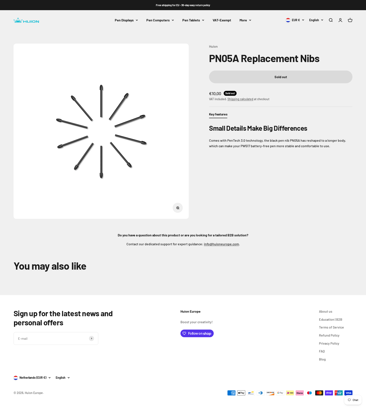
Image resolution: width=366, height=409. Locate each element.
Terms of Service (331, 327)
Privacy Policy (329, 343)
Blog (322, 359)
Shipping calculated (240, 99)
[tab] (218, 115)
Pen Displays (124, 20)
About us (325, 311)
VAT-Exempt (222, 20)
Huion (213, 46)
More (243, 20)
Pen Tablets (191, 20)
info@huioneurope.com (221, 244)
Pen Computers (158, 20)
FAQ (322, 351)
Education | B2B (330, 319)
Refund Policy (329, 335)
